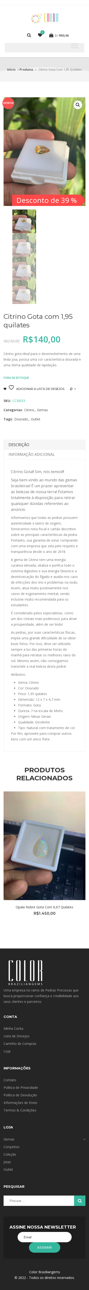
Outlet (35, 419)
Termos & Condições (20, 1110)
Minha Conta (13, 1028)
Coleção (10, 1154)
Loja (7, 1051)
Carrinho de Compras (20, 1043)
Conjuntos (11, 1147)
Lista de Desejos (16, 1036)
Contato (10, 1080)
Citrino (29, 410)
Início (11, 69)
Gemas (42, 410)
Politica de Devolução (20, 1095)
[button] (78, 105)
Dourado (21, 419)
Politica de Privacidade (21, 1087)
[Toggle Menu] (74, 45)
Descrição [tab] (19, 444)
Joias (7, 1162)
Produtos (26, 69)
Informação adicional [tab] (32, 454)
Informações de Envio (20, 1102)
